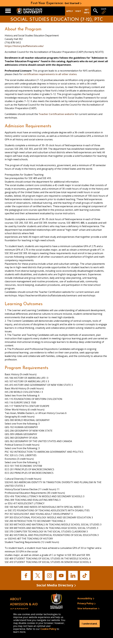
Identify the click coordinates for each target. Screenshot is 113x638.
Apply (69, 11)
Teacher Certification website (56, 114)
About (15, 599)
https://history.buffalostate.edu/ (24, 46)
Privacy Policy (85, 603)
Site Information (87, 608)
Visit (78, 11)
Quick (103, 8)
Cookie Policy (48, 629)
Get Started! (72, 3)
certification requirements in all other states (50, 74)
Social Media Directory (54, 585)
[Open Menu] (8, 11)
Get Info (86, 11)
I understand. (89, 623)
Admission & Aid (24, 604)
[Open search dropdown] (95, 11)
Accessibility (84, 598)
